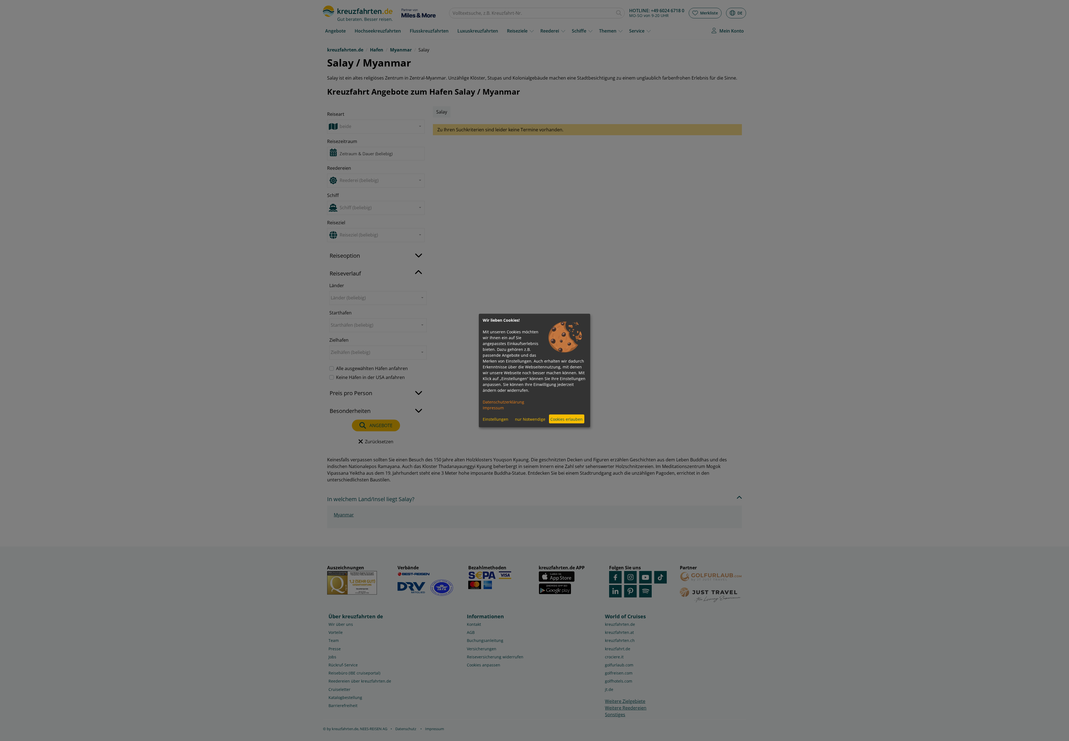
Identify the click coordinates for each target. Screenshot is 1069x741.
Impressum (493, 407)
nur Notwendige (530, 419)
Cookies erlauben (566, 419)
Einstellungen (495, 419)
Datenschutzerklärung (503, 402)
